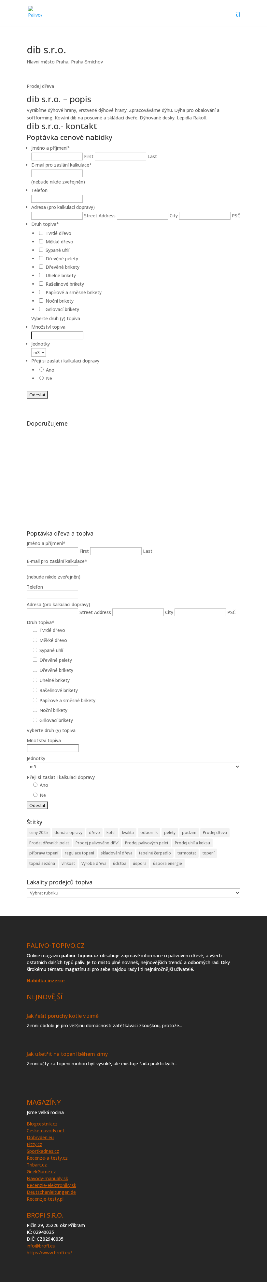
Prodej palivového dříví (97, 843)
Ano (50, 370)
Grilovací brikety (62, 309)
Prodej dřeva (215, 832)
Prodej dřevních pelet (49, 843)
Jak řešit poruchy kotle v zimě (63, 1015)
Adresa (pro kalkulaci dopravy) (63, 207)
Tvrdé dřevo (58, 233)
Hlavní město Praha (47, 62)
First (88, 156)
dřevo (94, 832)
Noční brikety (60, 301)
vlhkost (68, 863)
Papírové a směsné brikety (74, 292)
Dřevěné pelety (62, 258)
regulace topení (79, 853)
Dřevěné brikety (62, 267)
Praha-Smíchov (87, 62)
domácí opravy (68, 832)
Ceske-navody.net (45, 1130)
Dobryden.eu (40, 1137)
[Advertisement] (133, 475)
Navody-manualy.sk (47, 1178)
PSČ (236, 215)
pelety (170, 832)
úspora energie (167, 863)
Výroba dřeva (93, 863)
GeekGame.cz (41, 1171)
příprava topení (43, 853)
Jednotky (40, 344)
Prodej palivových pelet (146, 843)
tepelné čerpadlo (155, 853)
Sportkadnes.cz (43, 1151)
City (174, 215)
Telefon (39, 190)
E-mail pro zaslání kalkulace (61, 165)
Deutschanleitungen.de (51, 1192)
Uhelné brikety (61, 275)
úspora (140, 863)
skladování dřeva (117, 853)
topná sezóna (42, 863)
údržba (119, 863)
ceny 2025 (38, 832)
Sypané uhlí (57, 250)
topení (209, 853)
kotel (111, 832)
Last (152, 156)
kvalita (128, 832)
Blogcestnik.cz (42, 1124)
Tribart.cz (37, 1165)
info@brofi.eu (41, 1246)
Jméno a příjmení (50, 148)
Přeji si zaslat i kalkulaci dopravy (65, 361)
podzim (189, 832)
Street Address (100, 215)
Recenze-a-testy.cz (47, 1158)
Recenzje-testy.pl (45, 1199)
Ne (49, 378)
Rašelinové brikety (65, 284)
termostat (186, 853)
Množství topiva (48, 327)
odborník (149, 832)
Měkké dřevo (59, 242)
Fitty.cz (34, 1144)
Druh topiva (45, 224)
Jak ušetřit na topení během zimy (67, 1053)
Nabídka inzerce (46, 980)
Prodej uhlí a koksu (192, 843)
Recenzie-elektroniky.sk (51, 1185)
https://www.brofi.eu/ (49, 1252)
